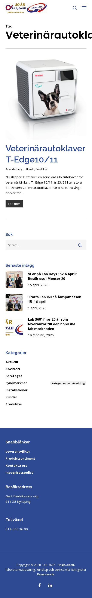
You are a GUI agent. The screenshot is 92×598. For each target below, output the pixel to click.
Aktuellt (29, 169)
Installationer (17, 390)
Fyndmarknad (45, 383)
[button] (84, 8)
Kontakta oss (16, 465)
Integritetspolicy (19, 472)
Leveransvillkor (18, 451)
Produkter (42, 169)
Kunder (11, 397)
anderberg (15, 169)
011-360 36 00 (17, 529)
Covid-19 (13, 369)
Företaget (14, 376)
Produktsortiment (20, 458)
